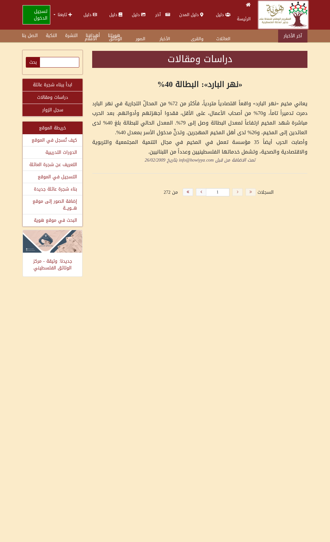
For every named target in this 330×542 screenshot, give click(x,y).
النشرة (71, 35)
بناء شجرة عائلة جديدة (55, 189)
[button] (62, 14)
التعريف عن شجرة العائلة (53, 164)
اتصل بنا (30, 35)
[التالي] (201, 192)
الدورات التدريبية (61, 152)
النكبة (51, 35)
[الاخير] (188, 192)
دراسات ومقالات (52, 97)
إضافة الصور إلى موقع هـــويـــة (55, 204)
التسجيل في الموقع (57, 177)
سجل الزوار (52, 110)
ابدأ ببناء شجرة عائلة (52, 84)
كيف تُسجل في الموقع (54, 140)
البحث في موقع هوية (55, 220)
